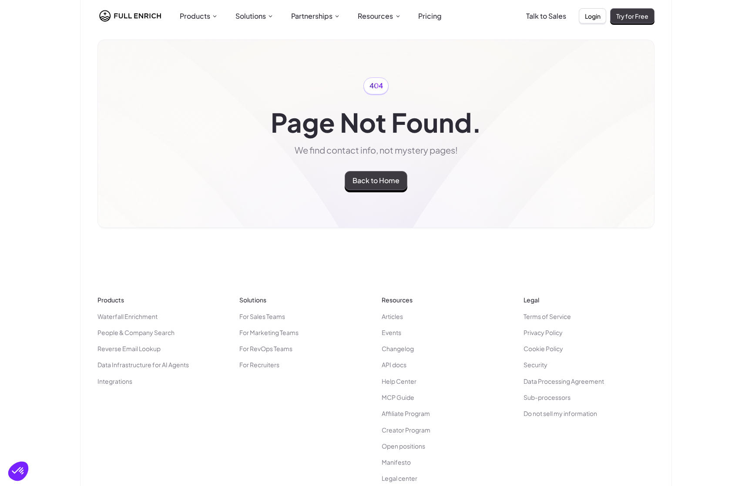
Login (593, 16)
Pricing (430, 15)
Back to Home (376, 180)
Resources (375, 15)
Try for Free (632, 16)
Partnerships (311, 15)
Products (195, 15)
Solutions (250, 15)
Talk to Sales (546, 15)
